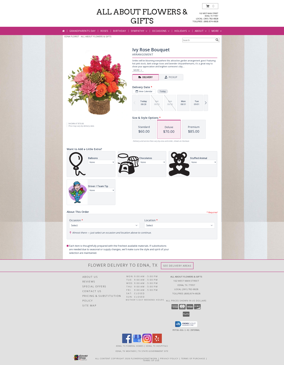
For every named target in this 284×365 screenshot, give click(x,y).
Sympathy (137, 31)
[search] (217, 40)
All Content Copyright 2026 (112, 358)
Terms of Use (151, 360)
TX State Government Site (153, 351)
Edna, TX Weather (126, 351)
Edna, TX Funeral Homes (130, 346)
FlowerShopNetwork (144, 358)
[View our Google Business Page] (137, 342)
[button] (210, 6)
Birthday (119, 31)
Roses (104, 31)
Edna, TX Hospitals (157, 346)
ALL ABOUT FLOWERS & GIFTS (142, 16)
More (215, 31)
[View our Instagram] (147, 342)
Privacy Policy (169, 358)
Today (163, 91)
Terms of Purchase (193, 358)
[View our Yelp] (157, 342)
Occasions (159, 31)
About (199, 31)
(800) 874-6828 (211, 21)
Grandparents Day (83, 31)
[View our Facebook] (127, 342)
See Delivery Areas (177, 265)
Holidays (180, 31)
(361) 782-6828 (211, 18)
